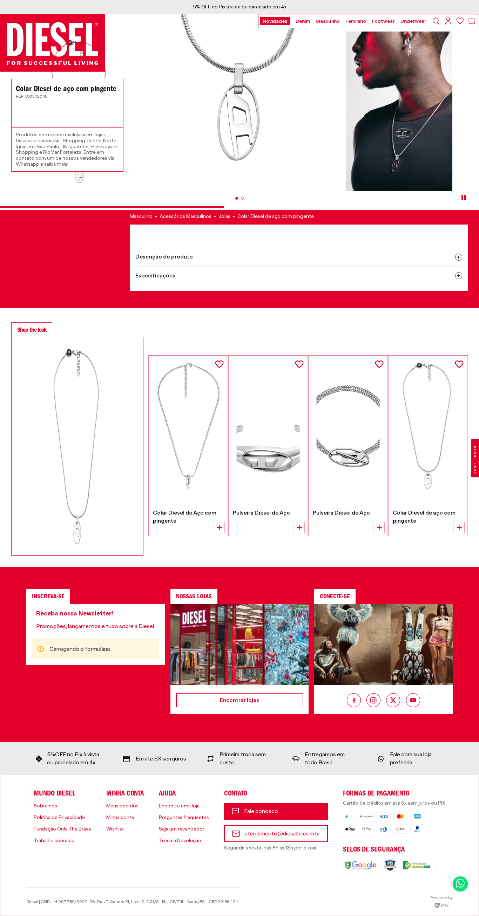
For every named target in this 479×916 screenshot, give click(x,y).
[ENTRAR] (449, 21)
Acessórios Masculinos (185, 216)
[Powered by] (441, 901)
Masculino (141, 216)
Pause (463, 197)
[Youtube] (413, 701)
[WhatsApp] (460, 883)
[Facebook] (354, 701)
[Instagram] (373, 701)
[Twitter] (393, 701)
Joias (224, 216)
